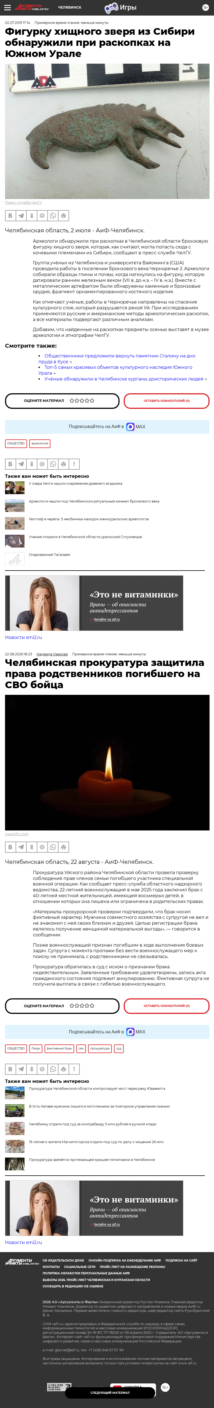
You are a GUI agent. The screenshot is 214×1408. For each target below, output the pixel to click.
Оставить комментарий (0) (167, 401)
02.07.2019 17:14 (17, 23)
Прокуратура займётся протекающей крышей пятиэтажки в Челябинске (92, 1160)
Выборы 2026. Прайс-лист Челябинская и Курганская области (96, 1280)
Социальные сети (79, 1267)
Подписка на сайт (181, 1260)
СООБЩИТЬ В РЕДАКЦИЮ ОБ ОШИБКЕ (73, 1286)
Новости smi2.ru (23, 637)
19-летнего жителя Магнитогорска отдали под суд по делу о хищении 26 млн (96, 1142)
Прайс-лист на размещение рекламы (132, 1267)
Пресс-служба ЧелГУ (23, 202)
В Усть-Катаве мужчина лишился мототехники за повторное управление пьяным (99, 1106)
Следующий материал (110, 1393)
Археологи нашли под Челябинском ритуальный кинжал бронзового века (94, 501)
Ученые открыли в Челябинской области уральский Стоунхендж (85, 537)
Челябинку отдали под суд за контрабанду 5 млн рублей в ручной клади (92, 1124)
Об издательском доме (63, 1260)
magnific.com (17, 834)
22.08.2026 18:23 (18, 654)
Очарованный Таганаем (49, 555)
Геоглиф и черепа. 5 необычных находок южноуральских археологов (89, 519)
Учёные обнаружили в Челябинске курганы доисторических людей (124, 379)
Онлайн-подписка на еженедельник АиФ (125, 1260)
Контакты (51, 1267)
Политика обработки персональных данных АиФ (86, 1273)
